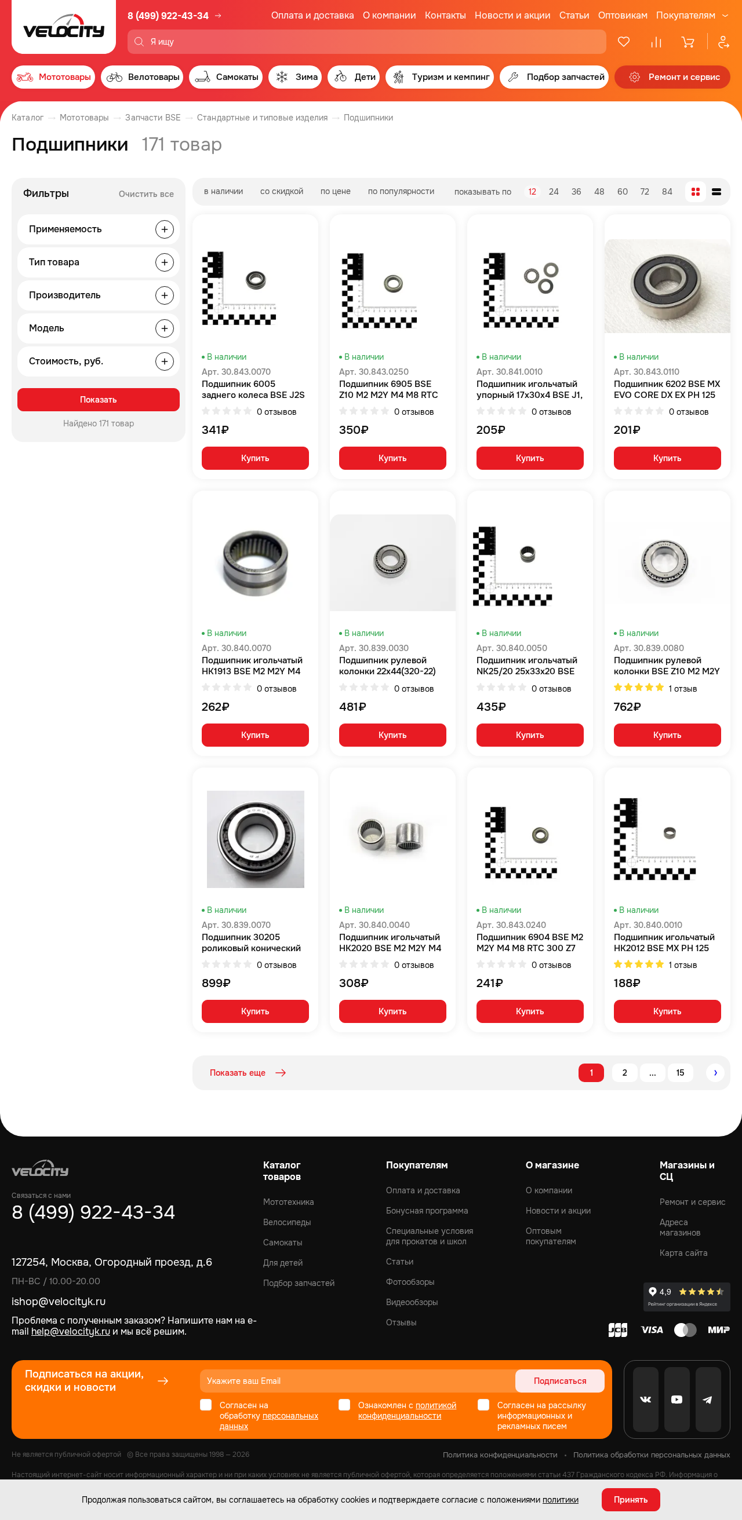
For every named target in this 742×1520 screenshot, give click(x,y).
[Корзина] (688, 41)
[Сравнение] (656, 41)
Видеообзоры (412, 1302)
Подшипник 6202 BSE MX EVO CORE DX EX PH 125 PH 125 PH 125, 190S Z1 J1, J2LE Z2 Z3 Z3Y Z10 (667, 390)
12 (532, 192)
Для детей (283, 1263)
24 (554, 192)
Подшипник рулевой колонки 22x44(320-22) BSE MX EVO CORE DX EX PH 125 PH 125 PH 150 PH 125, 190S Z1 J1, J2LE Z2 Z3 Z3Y (392, 666)
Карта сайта (684, 1253)
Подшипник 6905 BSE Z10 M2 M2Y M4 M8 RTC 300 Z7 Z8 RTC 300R (388, 390)
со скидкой (281, 191)
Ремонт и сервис (693, 1202)
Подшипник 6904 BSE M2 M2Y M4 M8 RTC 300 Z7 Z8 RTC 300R (530, 943)
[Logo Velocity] (64, 27)
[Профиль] (718, 41)
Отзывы (401, 1322)
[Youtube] (677, 1399)
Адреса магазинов (680, 1227)
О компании (389, 15)
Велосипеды (287, 1222)
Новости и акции (513, 15)
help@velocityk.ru (70, 1331)
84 (667, 192)
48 (599, 192)
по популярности (401, 191)
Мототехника (288, 1202)
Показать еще (237, 1073)
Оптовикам (623, 15)
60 (622, 192)
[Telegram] (708, 1399)
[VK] (646, 1399)
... (652, 1073)
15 (680, 1073)
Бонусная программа (427, 1210)
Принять (631, 1500)
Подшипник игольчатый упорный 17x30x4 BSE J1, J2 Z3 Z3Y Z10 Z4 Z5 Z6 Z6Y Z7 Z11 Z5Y (530, 390)
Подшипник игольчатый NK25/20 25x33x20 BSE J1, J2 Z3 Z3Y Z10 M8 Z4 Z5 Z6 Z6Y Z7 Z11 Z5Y (527, 666)
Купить (255, 458)
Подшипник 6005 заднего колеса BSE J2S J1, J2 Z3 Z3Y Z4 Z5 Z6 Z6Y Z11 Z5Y (253, 390)
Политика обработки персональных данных (651, 1455)
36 (576, 192)
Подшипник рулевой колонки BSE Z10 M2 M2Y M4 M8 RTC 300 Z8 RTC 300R (667, 666)
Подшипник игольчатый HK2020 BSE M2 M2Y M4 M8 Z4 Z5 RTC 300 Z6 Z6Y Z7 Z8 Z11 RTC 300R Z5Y (390, 943)
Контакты (445, 15)
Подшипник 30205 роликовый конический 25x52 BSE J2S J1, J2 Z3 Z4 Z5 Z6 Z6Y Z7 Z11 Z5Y (251, 943)
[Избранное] (623, 41)
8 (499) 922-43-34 (168, 16)
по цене (336, 191)
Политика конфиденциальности (500, 1455)
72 (645, 192)
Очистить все (146, 194)
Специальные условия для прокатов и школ (429, 1236)
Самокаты (283, 1242)
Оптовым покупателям (551, 1236)
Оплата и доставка (312, 15)
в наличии (223, 191)
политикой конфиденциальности (407, 1410)
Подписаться (560, 1381)
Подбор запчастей (298, 1283)
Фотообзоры (410, 1282)
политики (561, 1500)
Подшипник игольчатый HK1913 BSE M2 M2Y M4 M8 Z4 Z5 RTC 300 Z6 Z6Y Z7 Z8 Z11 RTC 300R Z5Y (252, 666)
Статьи (574, 15)
